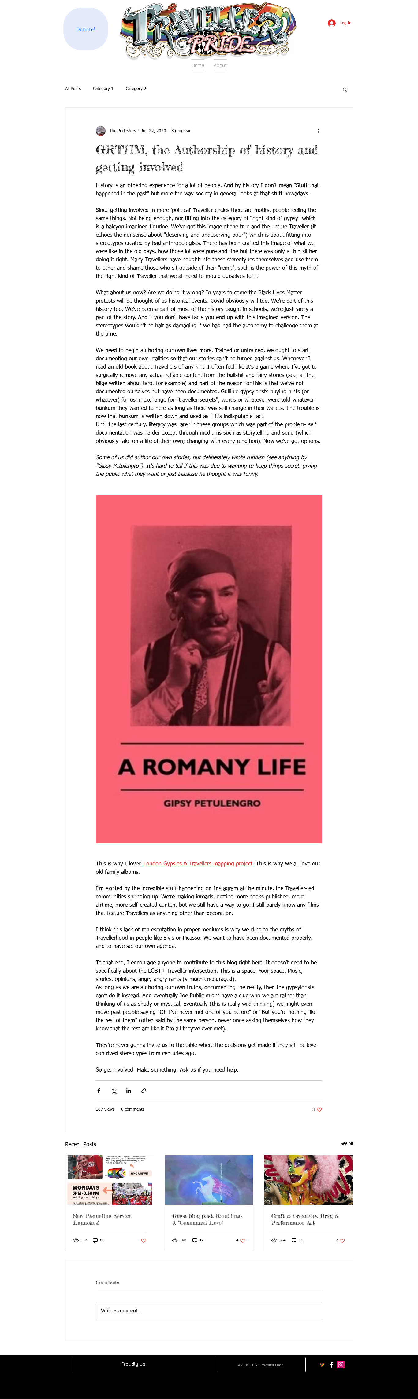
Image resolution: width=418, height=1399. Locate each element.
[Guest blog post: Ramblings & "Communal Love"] (209, 1180)
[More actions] (318, 131)
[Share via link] (144, 1091)
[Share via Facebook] (99, 1091)
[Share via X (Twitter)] (114, 1091)
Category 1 (103, 89)
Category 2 (136, 89)
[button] (345, 89)
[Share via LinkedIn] (129, 1091)
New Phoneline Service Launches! (102, 1219)
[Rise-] (322, 1364)
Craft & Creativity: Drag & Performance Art (305, 1219)
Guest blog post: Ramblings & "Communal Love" (207, 1219)
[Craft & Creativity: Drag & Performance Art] (308, 1180)
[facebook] (331, 1364)
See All (347, 1144)
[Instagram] (341, 1364)
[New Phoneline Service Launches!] (109, 1180)
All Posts (73, 89)
